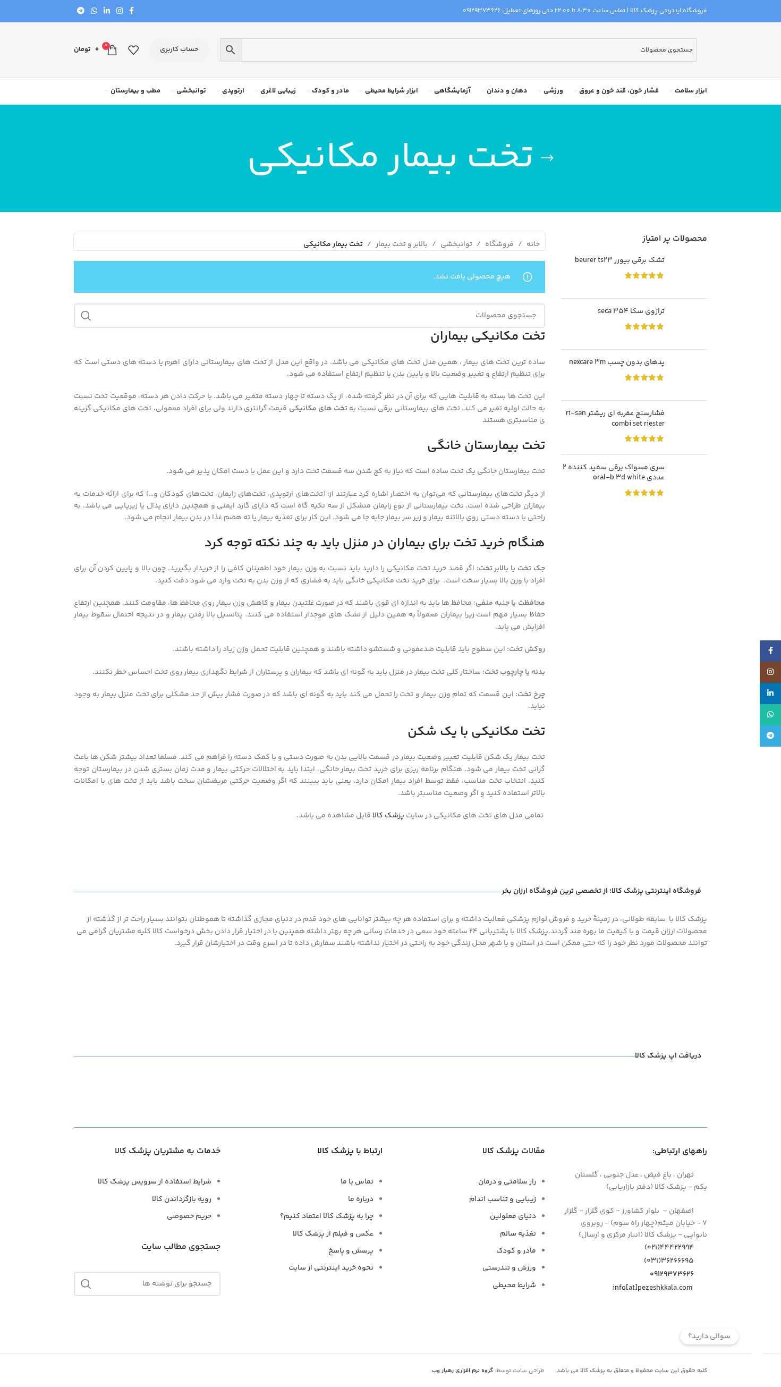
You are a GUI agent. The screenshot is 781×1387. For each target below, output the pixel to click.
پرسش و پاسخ (350, 1251)
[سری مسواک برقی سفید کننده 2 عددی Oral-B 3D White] (690, 482)
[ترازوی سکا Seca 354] (690, 324)
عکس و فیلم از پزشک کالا (333, 1234)
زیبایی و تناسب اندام (502, 1199)
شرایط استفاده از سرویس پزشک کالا (154, 1182)
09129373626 (481, 11)
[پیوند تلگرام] (81, 11)
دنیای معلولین (513, 1216)
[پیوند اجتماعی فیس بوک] (131, 11)
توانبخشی (456, 244)
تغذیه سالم (518, 1234)
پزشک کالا (388, 816)
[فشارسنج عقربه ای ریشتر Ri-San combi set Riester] (690, 427)
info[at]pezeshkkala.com (652, 1287)
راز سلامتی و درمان (507, 1182)
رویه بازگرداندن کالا (181, 1199)
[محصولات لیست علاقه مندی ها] (133, 50)
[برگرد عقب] (547, 158)
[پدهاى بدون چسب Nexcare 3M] (690, 375)
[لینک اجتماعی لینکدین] (106, 11)
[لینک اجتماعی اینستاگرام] (119, 11)
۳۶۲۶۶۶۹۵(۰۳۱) (669, 1261)
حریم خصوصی (189, 1216)
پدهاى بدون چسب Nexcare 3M (617, 363)
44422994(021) (669, 1248)
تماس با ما (357, 1182)
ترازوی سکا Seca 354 (631, 312)
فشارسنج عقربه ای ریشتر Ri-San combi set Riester (615, 419)
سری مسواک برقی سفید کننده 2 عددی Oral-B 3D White (614, 473)
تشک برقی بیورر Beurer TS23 (620, 261)
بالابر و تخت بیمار (402, 244)
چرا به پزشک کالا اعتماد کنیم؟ (326, 1216)
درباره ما (360, 1199)
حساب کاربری (179, 49)
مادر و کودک (516, 1251)
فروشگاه (499, 244)
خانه (533, 244)
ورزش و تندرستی (509, 1268)
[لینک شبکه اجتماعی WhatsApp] (94, 11)
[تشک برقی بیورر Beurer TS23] (690, 273)
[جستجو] (86, 315)
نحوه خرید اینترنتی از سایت (330, 1268)
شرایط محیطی (514, 1285)
